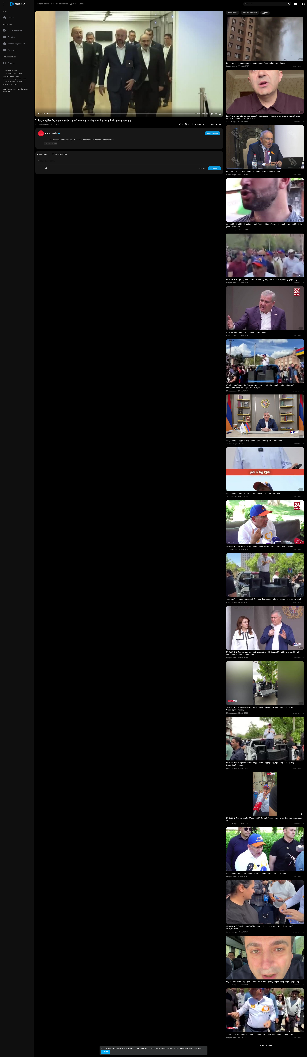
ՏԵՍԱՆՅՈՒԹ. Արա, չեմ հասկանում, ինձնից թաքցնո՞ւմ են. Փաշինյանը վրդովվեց (261, 279)
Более (81, 3)
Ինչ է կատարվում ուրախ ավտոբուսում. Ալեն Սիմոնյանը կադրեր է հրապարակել (262, 981)
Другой (73, 3)
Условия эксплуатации (11, 76)
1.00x (203, 114)
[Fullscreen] (220, 114)
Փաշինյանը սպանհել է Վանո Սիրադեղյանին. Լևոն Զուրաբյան (254, 493)
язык (16, 85)
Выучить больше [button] (195, 1048)
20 (207, 113)
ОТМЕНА (201, 168)
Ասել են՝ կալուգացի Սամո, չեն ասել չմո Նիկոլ (246, 332)
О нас (5, 82)
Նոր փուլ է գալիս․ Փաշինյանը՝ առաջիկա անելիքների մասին (253, 171)
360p (216, 114)
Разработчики (8, 85)
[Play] (38, 114)
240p (215, 104)
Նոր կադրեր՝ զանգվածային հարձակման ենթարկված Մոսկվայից (255, 63)
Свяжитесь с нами (15, 82)
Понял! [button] (105, 1052)
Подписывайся (212, 133)
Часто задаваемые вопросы (13, 73)
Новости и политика (59, 3)
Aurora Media (51, 133)
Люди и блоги (43, 3)
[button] (302, 4)
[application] (129, 64)
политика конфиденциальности (14, 79)
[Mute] (211, 114)
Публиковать (214, 168)
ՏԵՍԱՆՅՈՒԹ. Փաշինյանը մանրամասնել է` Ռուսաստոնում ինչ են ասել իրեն (259, 546)
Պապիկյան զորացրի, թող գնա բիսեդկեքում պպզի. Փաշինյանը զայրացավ (259, 1034)
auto (215, 108)
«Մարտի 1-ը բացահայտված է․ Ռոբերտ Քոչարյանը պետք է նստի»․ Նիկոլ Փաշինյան (263, 599)
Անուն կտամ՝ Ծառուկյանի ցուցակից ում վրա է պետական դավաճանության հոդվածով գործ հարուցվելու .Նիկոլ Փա (260, 386)
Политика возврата (10, 70)
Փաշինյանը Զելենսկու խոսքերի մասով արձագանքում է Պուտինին (256, 873)
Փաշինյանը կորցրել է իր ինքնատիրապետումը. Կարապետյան (254, 440)
